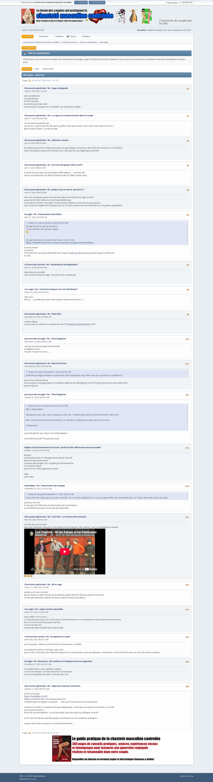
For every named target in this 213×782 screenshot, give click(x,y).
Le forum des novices (34, 264)
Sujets (36, 69)
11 (51, 80)
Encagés (28, 214)
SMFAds (22, 779)
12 (54, 80)
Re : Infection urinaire (58, 140)
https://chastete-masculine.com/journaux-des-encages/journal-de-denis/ (60, 242)
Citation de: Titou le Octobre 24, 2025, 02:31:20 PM (48, 406)
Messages (27, 69)
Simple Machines (39, 776)
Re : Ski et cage (55, 584)
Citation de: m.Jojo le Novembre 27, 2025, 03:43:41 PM (49, 372)
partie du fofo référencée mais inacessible (81, 447)
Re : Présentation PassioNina (48, 214)
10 (48, 80)
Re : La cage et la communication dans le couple (70, 115)
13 (57, 80)
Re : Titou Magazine (56, 338)
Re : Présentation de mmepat (51, 485)
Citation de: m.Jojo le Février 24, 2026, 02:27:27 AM (48, 223)
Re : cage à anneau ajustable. (49, 609)
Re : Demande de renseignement (62, 264)
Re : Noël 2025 (54, 314)
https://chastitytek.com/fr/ (36, 696)
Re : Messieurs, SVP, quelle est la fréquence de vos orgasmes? (63, 661)
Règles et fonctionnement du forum (41, 447)
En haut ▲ (189, 776)
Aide (182, 776)
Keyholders (29, 485)
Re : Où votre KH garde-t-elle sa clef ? (65, 165)
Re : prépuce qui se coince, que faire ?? (66, 189)
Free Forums (32, 779)
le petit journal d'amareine (78, 324)
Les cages (29, 289)
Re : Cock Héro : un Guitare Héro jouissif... (67, 516)
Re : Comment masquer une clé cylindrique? (56, 289)
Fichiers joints (47, 69)
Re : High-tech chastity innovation (64, 686)
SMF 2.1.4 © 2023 (26, 776)
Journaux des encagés (34, 338)
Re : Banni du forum (57, 363)
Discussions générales (35, 88)
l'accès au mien (75, 253)
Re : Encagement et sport (58, 636)
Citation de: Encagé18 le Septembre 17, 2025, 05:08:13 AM (51, 494)
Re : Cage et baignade (58, 88)
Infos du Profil (29, 47)
